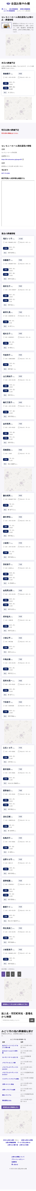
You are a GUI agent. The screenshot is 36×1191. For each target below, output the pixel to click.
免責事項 (14, 1162)
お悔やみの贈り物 (13, 1145)
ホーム (5, 9)
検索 (32, 1020)
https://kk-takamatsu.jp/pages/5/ (11, 159)
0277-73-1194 (5, 173)
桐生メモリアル (6, 1095)
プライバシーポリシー (18, 1159)
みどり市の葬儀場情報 (9, 11)
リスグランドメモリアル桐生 (10, 1079)
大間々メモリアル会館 (8, 1089)
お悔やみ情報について (18, 1156)
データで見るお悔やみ (23, 1142)
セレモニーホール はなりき (10, 1057)
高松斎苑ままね (6, 1100)
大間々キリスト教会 (8, 1084)
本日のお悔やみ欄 (8, 1140)
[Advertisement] (18, 45)
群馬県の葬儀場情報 (25, 9)
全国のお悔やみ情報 (27, 1140)
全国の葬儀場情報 (13, 9)
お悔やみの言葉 (23, 1145)
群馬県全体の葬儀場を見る (10, 1107)
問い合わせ (15, 1164)
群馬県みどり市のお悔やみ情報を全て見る (15, 1004)
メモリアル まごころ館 (9, 1062)
